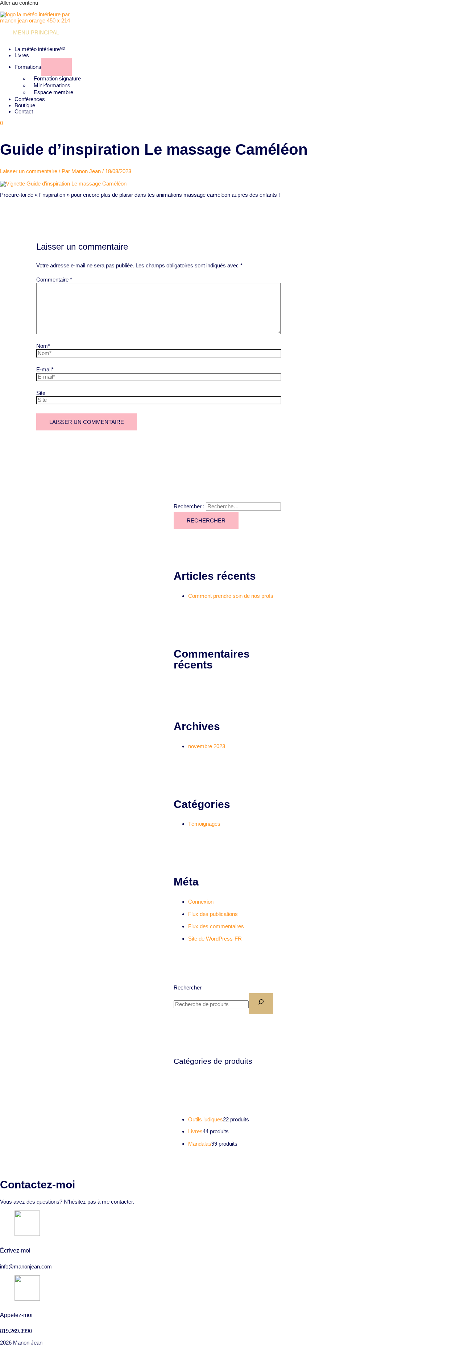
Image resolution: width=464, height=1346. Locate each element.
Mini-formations (52, 85)
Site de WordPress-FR (215, 938)
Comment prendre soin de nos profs (230, 596)
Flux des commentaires (216, 926)
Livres (21, 55)
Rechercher (188, 987)
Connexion (201, 902)
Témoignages (204, 824)
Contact (23, 111)
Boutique (24, 105)
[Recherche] (261, 1003)
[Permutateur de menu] (56, 67)
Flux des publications (213, 914)
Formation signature (57, 78)
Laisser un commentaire (28, 171)
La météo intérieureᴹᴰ (39, 49)
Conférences (29, 99)
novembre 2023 (206, 746)
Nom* (43, 346)
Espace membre (53, 92)
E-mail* (45, 369)
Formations (27, 67)
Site (40, 393)
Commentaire (54, 279)
